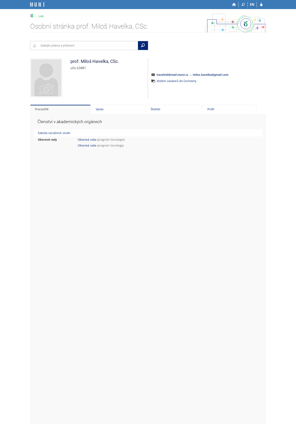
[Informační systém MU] (32, 15)
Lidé (40, 16)
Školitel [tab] (155, 109)
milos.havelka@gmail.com (210, 75)
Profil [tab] (210, 109)
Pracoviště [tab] (42, 109)
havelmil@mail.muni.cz (172, 75)
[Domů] (234, 4)
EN (252, 4)
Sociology (116, 145)
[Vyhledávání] (243, 4)
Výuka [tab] (99, 109)
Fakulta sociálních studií (54, 133)
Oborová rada (87, 139)
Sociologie (117, 139)
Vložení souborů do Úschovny (176, 81)
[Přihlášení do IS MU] (261, 4)
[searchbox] (88, 45)
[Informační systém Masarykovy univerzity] (37, 4)
